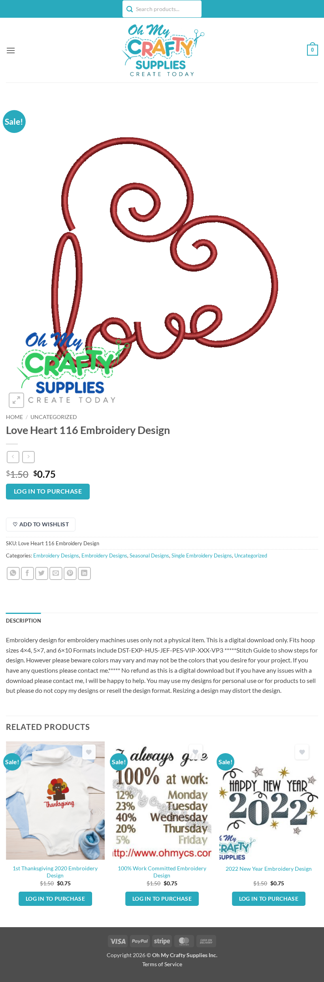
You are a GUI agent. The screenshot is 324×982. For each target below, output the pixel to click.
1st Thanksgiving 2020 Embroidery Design (55, 872)
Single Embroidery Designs (201, 555)
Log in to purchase (48, 491)
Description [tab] (23, 620)
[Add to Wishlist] (89, 752)
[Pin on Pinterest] (70, 573)
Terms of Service (162, 964)
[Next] (318, 833)
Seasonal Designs (149, 555)
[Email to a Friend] (55, 573)
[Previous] (6, 833)
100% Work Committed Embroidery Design (162, 872)
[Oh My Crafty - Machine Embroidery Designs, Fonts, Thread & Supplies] (162, 50)
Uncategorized (53, 417)
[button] (10, 50)
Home (14, 417)
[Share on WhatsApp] (13, 573)
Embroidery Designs (56, 555)
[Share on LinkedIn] (84, 573)
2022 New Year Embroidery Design (269, 868)
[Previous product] (28, 457)
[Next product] (13, 457)
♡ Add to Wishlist (41, 524)
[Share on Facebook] (27, 573)
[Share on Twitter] (41, 573)
